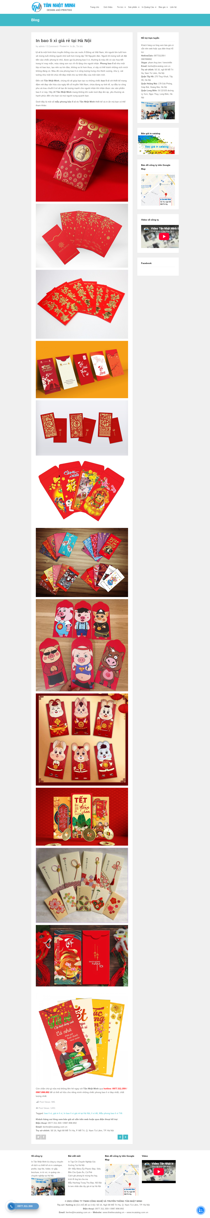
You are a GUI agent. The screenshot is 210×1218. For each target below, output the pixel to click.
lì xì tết (94, 1113)
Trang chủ (94, 7)
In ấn (72, 46)
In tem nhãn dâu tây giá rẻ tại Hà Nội (84, 1186)
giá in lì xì (57, 1113)
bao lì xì (48, 1113)
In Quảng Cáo (148, 7)
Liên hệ (173, 7)
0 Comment (52, 46)
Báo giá (162, 7)
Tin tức (120, 7)
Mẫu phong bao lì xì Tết (110, 1113)
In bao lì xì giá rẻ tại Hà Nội (77, 1113)
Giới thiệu (108, 7)
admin (42, 46)
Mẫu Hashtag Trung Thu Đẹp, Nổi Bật (85, 1183)
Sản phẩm (132, 7)
